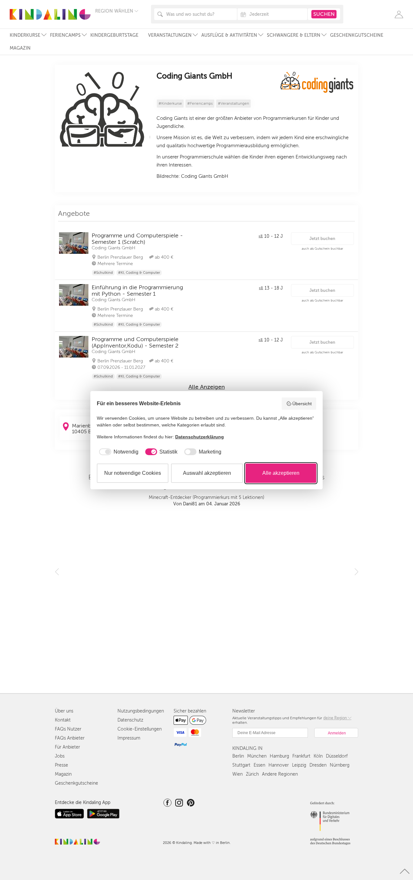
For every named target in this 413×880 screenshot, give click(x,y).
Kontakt (63, 720)
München (257, 756)
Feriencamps (65, 35)
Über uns (64, 711)
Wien (237, 774)
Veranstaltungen (170, 35)
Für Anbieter (67, 747)
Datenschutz (130, 720)
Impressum (128, 738)
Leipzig (299, 765)
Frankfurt (301, 756)
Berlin (238, 756)
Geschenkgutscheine (356, 35)
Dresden (318, 765)
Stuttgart (241, 765)
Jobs (60, 756)
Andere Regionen (280, 774)
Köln (318, 756)
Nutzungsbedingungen (140, 711)
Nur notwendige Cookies (132, 473)
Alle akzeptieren (280, 473)
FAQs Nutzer (68, 729)
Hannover (278, 765)
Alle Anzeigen (206, 387)
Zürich (252, 774)
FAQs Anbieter (70, 738)
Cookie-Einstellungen (139, 729)
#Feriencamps (200, 103)
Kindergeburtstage (114, 35)
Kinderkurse (25, 35)
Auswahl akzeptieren (207, 473)
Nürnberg (339, 765)
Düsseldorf (337, 756)
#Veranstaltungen (233, 103)
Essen (259, 765)
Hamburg (279, 756)
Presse (61, 765)
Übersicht (302, 403)
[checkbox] (117, 452)
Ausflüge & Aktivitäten (229, 35)
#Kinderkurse (170, 103)
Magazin (20, 48)
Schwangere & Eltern (293, 35)
